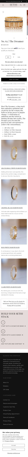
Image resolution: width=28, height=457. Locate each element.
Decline (13, 449)
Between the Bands (17, 301)
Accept (13, 445)
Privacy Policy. (9, 441)
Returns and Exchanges (10, 403)
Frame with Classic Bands (11, 335)
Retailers (5, 386)
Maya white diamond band (10, 247)
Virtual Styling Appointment (11, 414)
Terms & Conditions (8, 417)
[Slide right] (17, 38)
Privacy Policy (7, 421)
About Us (6, 382)
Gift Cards (6, 389)
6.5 (8, 57)
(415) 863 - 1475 (16, 99)
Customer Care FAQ (9, 407)
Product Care (7, 410)
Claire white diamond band (11, 287)
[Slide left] (10, 38)
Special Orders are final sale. (14, 75)
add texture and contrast (11, 344)
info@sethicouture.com (13, 73)
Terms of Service (8, 424)
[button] (3, 5)
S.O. (19, 57)
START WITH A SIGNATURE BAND (12, 326)
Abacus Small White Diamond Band (13, 168)
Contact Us (6, 400)
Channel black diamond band (12, 208)
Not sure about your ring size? (14, 62)
